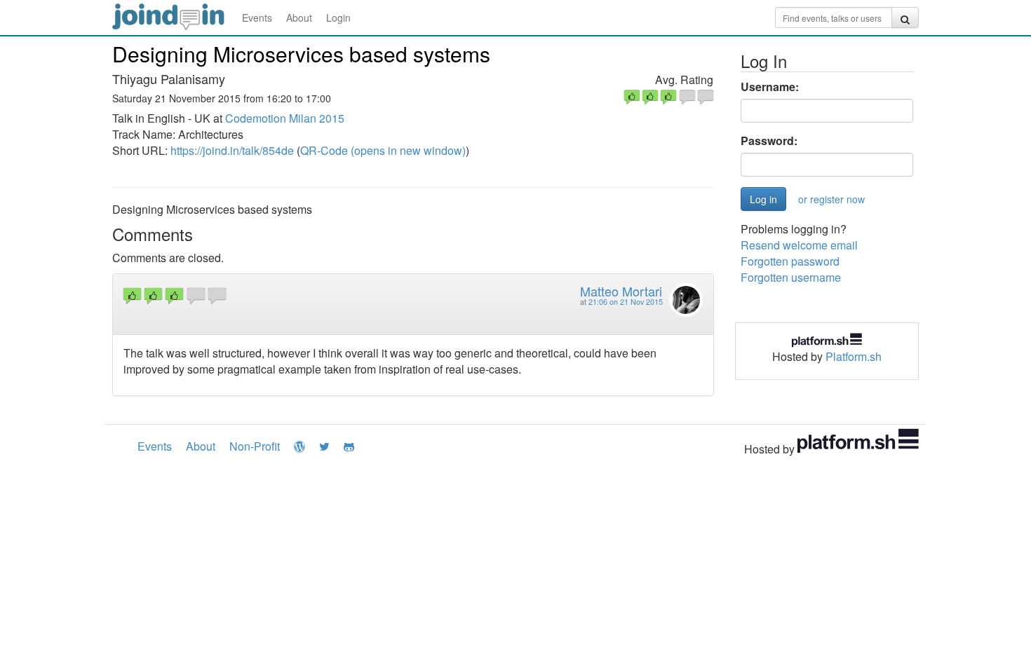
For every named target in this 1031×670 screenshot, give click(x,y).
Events (257, 18)
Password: (769, 141)
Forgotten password (790, 261)
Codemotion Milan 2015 (284, 118)
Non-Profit (254, 446)
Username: (770, 87)
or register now (831, 199)
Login (338, 18)
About (299, 18)
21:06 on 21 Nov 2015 (625, 301)
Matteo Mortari (621, 291)
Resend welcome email (799, 245)
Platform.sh (854, 356)
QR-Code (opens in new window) (383, 150)
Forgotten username (791, 277)
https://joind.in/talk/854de (232, 150)
